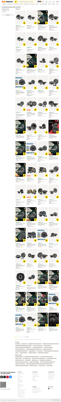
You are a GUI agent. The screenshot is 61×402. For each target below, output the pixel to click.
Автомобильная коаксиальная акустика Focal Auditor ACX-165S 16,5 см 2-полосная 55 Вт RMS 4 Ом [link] (20, 309)
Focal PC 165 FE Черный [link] (52, 265)
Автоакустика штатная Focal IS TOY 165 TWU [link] (42, 114)
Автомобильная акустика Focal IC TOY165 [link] (42, 158)
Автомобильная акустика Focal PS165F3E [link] (42, 180)
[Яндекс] (59, 400)
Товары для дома (20, 381)
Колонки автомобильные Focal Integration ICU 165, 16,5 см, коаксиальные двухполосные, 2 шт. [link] (42, 49)
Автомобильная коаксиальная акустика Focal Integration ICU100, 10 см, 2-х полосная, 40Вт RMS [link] (31, 309)
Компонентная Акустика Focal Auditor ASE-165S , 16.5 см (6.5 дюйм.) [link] (53, 329)
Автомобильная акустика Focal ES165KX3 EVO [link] (31, 201)
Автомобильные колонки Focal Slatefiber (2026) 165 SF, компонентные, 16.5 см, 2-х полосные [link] (42, 224)
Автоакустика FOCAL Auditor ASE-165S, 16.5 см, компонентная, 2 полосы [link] (42, 329)
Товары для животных (21, 392)
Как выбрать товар (35, 373)
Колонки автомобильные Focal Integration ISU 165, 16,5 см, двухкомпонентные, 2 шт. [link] (53, 27)
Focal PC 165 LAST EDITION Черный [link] (53, 201)
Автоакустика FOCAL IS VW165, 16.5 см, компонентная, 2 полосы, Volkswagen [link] (20, 158)
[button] (18, 9)
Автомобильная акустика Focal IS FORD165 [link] (53, 70)
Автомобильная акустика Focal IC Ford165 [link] (53, 180)
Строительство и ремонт (21, 393)
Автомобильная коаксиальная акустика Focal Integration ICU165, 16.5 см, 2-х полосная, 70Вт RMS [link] (31, 70)
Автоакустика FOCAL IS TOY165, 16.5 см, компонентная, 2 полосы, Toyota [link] (20, 224)
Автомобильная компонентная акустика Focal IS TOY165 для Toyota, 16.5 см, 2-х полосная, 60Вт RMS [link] (20, 180)
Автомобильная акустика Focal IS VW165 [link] (53, 92)
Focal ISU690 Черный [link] (41, 91)
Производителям (50, 376)
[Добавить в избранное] (24, 11)
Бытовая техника (20, 376)
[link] (18, 344)
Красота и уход (20, 384)
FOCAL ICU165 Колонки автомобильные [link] (30, 50)
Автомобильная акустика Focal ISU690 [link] (53, 114)
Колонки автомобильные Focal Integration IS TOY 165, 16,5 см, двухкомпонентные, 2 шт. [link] (20, 265)
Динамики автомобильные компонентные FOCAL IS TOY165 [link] (53, 136)
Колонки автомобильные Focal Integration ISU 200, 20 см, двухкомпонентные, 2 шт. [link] (42, 265)
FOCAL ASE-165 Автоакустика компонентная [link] (20, 202)
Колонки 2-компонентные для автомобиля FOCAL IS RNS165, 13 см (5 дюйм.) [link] (53, 224)
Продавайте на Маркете (35, 389)
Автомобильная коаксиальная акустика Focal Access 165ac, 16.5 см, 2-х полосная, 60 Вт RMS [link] (42, 309)
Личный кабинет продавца (36, 388)
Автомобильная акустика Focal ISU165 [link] (20, 27)
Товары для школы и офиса (22, 389)
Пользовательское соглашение (11, 400)
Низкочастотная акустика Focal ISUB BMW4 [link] (20, 287)
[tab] (4, 4)
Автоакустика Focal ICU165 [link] (53, 48)
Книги (18, 388)
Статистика (4, 400)
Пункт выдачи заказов (51, 377)
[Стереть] (34, 2)
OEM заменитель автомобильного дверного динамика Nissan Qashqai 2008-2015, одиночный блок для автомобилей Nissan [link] (53, 309)
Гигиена (19, 377)
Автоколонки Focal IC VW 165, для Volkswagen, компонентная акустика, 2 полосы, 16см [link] (31, 288)
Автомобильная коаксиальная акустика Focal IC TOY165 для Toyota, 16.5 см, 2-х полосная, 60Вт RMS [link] (31, 224)
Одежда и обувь (20, 380)
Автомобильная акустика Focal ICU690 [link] (31, 329)
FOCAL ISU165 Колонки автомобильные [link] (19, 50)
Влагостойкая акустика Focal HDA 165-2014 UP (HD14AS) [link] (31, 114)
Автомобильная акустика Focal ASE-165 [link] (42, 136)
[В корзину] (24, 23)
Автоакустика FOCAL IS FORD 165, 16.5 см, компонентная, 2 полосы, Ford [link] (20, 136)
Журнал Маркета (34, 380)
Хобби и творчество (21, 385)
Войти (57, 1)
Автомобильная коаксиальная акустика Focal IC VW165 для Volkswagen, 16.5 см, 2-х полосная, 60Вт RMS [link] (53, 287)
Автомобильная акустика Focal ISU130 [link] (42, 201)
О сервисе (33, 377)
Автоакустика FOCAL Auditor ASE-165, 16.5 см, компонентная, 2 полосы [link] (42, 287)
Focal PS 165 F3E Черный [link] (30, 179)
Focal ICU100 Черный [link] (30, 265)
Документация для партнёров (36, 391)
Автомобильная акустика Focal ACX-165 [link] (31, 136)
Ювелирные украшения (21, 396)
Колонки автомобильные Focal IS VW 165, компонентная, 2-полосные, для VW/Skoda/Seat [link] (20, 115)
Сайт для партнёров (35, 392)
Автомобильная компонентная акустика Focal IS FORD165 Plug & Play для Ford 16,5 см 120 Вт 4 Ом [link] (53, 158)
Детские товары (20, 395)
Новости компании (51, 373)
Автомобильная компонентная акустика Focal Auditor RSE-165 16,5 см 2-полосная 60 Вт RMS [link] (20, 245)
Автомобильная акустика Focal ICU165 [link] (20, 70)
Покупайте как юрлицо (35, 376)
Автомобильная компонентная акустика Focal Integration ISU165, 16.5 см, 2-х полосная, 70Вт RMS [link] (42, 27)
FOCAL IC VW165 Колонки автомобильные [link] (30, 92)
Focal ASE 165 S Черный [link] (41, 70)
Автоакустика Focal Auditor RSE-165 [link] (53, 244)
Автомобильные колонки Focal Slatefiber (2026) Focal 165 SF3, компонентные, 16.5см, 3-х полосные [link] (31, 245)
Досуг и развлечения (21, 373)
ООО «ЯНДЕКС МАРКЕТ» (56, 399)
